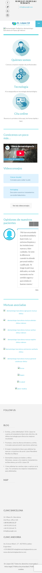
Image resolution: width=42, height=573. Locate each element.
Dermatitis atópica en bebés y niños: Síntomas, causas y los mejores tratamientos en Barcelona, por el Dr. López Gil (21, 460)
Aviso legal (8, 566)
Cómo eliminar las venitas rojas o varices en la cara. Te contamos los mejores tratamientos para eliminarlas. (21, 468)
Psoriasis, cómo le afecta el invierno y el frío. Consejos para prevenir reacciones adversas (21, 444)
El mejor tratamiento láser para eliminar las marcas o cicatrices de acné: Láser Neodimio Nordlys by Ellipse (21, 451)
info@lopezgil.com (26, 7)
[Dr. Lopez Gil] (21, 24)
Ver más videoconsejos (21, 206)
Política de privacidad (21, 566)
